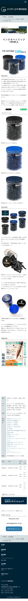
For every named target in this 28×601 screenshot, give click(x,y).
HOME (4, 17)
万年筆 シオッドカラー (13, 434)
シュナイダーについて (7, 558)
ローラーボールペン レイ (14, 452)
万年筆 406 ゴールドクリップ (15, 444)
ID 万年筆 (9, 428)
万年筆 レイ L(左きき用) (13, 426)
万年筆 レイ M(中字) (12, 424)
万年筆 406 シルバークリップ (15, 442)
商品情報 (10, 17)
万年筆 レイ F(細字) (12, 422)
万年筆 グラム (11, 436)
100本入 (5, 278)
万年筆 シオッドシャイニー (14, 418)
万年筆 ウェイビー (12, 446)
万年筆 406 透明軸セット (14, 420)
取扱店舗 (3, 560)
